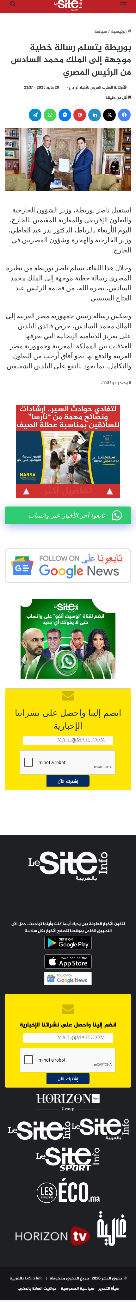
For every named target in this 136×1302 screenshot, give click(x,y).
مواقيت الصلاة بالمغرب (37, 1288)
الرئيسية (119, 31)
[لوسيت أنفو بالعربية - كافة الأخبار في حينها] (68, 5)
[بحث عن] (12, 8)
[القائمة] (123, 8)
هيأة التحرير (108, 1288)
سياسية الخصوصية (77, 1288)
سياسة (100, 31)
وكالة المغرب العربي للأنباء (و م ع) (95, 87)
